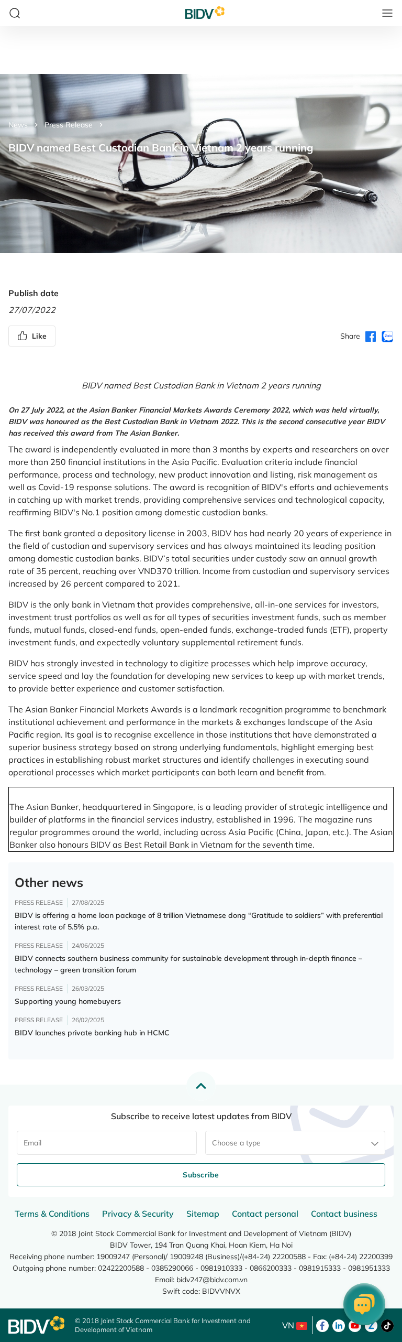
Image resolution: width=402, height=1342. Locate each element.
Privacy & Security (138, 1213)
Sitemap (202, 1213)
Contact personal (265, 1213)
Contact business (344, 1213)
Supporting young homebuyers (68, 1001)
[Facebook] (322, 1324)
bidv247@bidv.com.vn (212, 1279)
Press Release (68, 124)
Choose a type (236, 1143)
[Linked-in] (338, 1324)
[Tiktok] (387, 1324)
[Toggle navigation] (387, 13)
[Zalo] (371, 1324)
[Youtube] (355, 1324)
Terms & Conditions (52, 1213)
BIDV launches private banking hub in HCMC (92, 1032)
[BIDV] (36, 1325)
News (18, 124)
